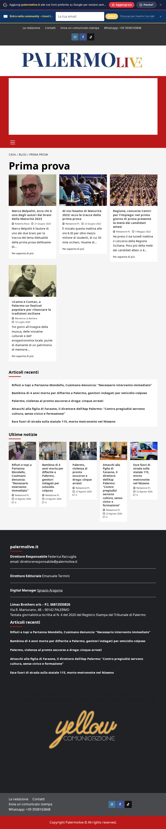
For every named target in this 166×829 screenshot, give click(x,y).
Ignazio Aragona (50, 590)
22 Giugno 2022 (93, 223)
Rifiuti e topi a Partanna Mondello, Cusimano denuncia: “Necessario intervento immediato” (82, 385)
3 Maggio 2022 (143, 231)
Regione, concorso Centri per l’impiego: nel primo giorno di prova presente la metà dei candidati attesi (132, 219)
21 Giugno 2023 (42, 223)
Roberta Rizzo (22, 223)
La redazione (31, 28)
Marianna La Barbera (26, 318)
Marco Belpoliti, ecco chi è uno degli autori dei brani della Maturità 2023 (32, 215)
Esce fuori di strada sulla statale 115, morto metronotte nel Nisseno (63, 421)
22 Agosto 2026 (23, 498)
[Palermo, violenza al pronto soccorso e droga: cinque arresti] (83, 451)
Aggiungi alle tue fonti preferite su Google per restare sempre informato (65, 4)
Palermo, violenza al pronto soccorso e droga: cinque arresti (57, 401)
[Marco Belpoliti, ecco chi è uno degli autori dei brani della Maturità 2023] (32, 190)
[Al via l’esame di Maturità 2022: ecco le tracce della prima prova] (83, 190)
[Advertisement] (83, 106)
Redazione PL (73, 223)
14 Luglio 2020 (22, 321)
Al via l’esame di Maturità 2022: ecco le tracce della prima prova (81, 215)
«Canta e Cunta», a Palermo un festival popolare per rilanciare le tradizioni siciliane (31, 308)
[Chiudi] (161, 5)
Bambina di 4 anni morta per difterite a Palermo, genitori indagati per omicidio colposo (79, 393)
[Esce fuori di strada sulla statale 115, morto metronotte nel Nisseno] (143, 451)
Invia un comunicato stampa (80, 28)
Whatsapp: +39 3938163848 (122, 28)
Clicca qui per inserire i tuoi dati (137, 16)
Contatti (50, 28)
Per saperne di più (23, 253)
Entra (111, 16)
